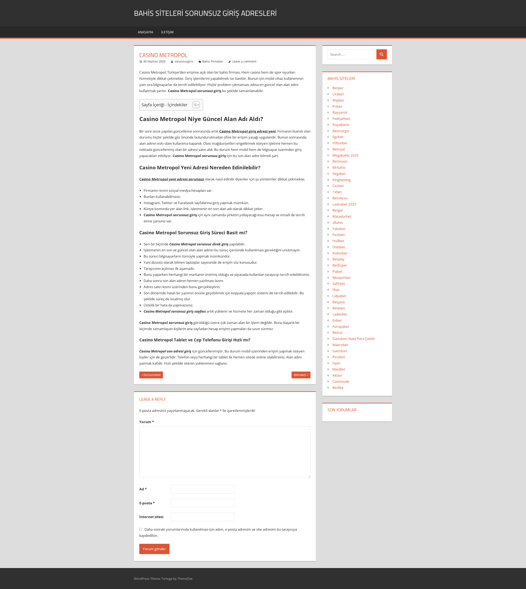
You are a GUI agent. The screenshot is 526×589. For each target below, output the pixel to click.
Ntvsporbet (341, 277)
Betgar (337, 210)
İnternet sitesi (151, 516)
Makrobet (340, 344)
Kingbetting (341, 179)
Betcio (337, 332)
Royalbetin (341, 124)
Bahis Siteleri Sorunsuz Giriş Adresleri (205, 13)
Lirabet (338, 94)
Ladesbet (339, 314)
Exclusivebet (152, 375)
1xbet (337, 191)
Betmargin (340, 130)
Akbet (337, 375)
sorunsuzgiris (184, 61)
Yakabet (338, 228)
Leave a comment (244, 61)
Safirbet (338, 283)
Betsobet (300, 375)
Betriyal (338, 149)
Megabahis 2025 (345, 155)
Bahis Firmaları (212, 61)
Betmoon (339, 161)
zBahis (337, 222)
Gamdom (339, 351)
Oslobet (338, 247)
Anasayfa (145, 32)
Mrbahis (338, 167)
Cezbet (338, 185)
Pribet (337, 106)
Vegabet (339, 173)
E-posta (147, 503)
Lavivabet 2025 (344, 204)
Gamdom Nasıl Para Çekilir (353, 338)
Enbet (337, 320)
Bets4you (340, 198)
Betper (338, 87)
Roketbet (339, 253)
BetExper (339, 265)
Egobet (338, 136)
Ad (143, 489)
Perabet (338, 357)
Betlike (338, 387)
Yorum (146, 421)
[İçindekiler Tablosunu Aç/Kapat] (194, 104)
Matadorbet (341, 216)
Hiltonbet (339, 143)
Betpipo (338, 308)
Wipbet (338, 100)
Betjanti (338, 302)
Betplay (338, 259)
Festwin (338, 234)
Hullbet (338, 240)
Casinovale (341, 381)
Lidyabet (339, 295)
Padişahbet (341, 118)
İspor (336, 363)
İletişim (167, 32)
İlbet (336, 289)
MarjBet (338, 369)
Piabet (337, 271)
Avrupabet (340, 326)
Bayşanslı (339, 112)
